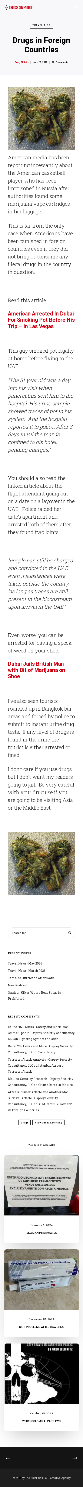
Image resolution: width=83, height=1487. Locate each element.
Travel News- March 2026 (27, 971)
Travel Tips (41, 25)
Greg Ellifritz (21, 62)
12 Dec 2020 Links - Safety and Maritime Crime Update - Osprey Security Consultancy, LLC (41, 1033)
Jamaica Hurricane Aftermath (31, 978)
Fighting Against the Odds (38, 1039)
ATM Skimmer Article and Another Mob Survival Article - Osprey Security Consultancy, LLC (38, 1098)
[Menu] (74, 7)
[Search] (70, 933)
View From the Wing (48, 1122)
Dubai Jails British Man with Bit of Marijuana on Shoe (36, 670)
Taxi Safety (46, 1052)
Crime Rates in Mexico (55, 1085)
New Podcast (17, 985)
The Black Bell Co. (36, 1477)
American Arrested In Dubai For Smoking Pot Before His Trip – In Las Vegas (41, 320)
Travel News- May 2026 (25, 963)
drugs (24, 1122)
